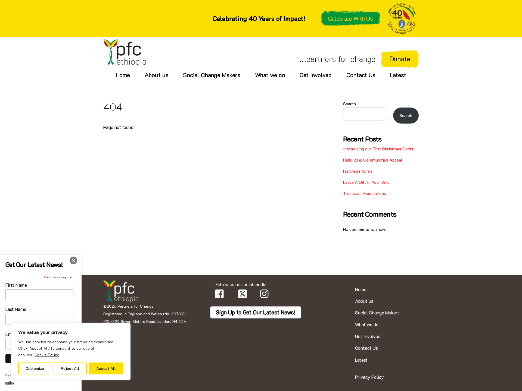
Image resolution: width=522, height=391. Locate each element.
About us (157, 75)
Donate (399, 58)
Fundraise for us (357, 171)
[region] (70, 351)
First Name (16, 285)
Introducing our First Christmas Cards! (378, 149)
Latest (398, 75)
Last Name (15, 309)
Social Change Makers (211, 75)
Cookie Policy (47, 354)
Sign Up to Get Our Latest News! (255, 312)
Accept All (106, 368)
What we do (270, 75)
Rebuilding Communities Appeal (372, 160)
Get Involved (316, 75)
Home (123, 75)
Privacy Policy (369, 377)
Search (349, 103)
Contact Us (360, 75)
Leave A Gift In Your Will (366, 182)
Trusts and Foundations (364, 193)
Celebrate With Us (350, 18)
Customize (35, 368)
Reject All (70, 368)
